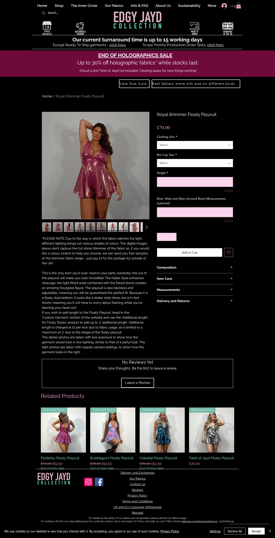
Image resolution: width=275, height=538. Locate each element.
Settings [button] (215, 531)
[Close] (269, 531)
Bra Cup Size (167, 155)
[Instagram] (88, 482)
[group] (137, 441)
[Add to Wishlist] (228, 252)
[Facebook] (99, 482)
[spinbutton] (166, 237)
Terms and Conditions (137, 501)
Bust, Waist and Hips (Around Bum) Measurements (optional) (191, 201)
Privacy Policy (137, 495)
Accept (256, 531)
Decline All (235, 531)
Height (162, 173)
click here (117, 45)
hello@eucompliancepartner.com (199, 521)
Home (47, 96)
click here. (215, 45)
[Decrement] (160, 237)
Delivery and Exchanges (137, 472)
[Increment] (173, 237)
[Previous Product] (34, 430)
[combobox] (195, 145)
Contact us (137, 484)
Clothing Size (167, 136)
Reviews (137, 490)
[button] (238, 5)
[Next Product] (240, 430)
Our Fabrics (138, 478)
